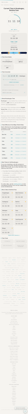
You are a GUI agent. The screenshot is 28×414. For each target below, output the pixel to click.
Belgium (23, 259)
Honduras (17, 273)
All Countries (14, 319)
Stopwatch (14, 333)
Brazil (14, 404)
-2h (11, 141)
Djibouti (21, 267)
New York (4, 134)
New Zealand (22, 285)
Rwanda (9, 291)
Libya (8, 279)
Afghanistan (4, 257)
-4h (11, 144)
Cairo (9, 263)
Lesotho (4, 279)
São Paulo (23, 291)
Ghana (24, 271)
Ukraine (22, 301)
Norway (13, 287)
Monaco (8, 283)
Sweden (19, 297)
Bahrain (9, 259)
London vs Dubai (14, 354)
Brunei (19, 261)
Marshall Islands (18, 281)
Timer (14, 335)
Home (2, 4)
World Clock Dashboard (14, 324)
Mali (13, 281)
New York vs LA (14, 352)
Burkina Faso (6, 4)
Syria (4, 299)
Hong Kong (22, 273)
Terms (19, 409)
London (3, 137)
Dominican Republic (7, 269)
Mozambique (23, 283)
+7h (11, 158)
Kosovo (11, 277)
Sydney (3, 154)
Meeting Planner (14, 338)
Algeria (9, 257)
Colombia (9, 265)
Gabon (16, 271)
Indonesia (8, 275)
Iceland (3, 275)
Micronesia (3, 283)
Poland (19, 289)
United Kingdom (6, 303)
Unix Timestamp (14, 342)
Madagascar (5, 281)
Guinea (9, 273)
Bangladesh (14, 398)
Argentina (19, 257)
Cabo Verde (4, 263)
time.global (4, 2)
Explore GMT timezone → (14, 235)
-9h (11, 151)
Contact (14, 329)
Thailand (12, 299)
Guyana (13, 273)
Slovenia (19, 295)
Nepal (12, 285)
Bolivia (10, 261)
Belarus (14, 399)
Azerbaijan (5, 259)
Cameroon (13, 263)
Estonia (4, 271)
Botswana (14, 261)
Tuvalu (18, 301)
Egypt (17, 269)
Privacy (21, 409)
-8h (11, 148)
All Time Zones (14, 321)
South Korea (5, 297)
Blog (14, 326)
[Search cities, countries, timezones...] (17, 2)
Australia (24, 257)
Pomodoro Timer (14, 337)
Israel (16, 275)
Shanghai (5, 295)
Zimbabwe (16, 305)
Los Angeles (4, 158)
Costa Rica (14, 265)
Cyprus (23, 265)
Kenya (7, 277)
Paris (3, 141)
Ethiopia (8, 271)
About (14, 327)
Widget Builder (14, 343)
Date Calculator (14, 340)
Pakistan (18, 287)
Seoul (18, 293)
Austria (14, 396)
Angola (14, 257)
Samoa (18, 291)
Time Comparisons (14, 322)
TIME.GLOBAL (14, 310)
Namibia (8, 285)
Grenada (5, 273)
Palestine (23, 287)
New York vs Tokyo (14, 349)
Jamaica (24, 275)
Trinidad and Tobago (8, 301)
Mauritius (23, 281)
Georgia (20, 271)
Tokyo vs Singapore (14, 359)
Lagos (20, 277)
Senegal (14, 293)
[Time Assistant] (25, 411)
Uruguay (13, 303)
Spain (11, 297)
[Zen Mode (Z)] (25, 2)
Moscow (17, 283)
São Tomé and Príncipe (7, 293)
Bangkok (14, 259)
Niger (4, 287)
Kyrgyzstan (16, 277)
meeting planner (18, 184)
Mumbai (4, 285)
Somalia (23, 295)
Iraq (12, 275)
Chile (5, 265)
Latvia (24, 277)
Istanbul (19, 275)
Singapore (4, 148)
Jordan (4, 277)
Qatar (23, 289)
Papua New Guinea (7, 289)
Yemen (11, 305)
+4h (11, 134)
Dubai (3, 144)
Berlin (7, 261)
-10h (11, 154)
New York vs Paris (14, 356)
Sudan (14, 297)
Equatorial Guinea (22, 269)
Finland (12, 271)
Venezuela (22, 303)
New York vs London (14, 348)
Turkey (14, 301)
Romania (5, 291)
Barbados (18, 259)
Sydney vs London (14, 357)
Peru (16, 289)
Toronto (23, 299)
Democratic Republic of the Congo (12, 267)
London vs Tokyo (14, 351)
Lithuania (12, 279)
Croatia (19, 265)
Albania (14, 388)
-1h (11, 138)
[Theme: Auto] (20, 2)
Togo (16, 299)
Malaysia (10, 281)
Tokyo (3, 151)
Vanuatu (17, 303)
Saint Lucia (14, 291)
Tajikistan (7, 299)
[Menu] (23, 2)
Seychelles (22, 293)
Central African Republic (21, 263)
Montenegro (13, 283)
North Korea (9, 287)
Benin (3, 261)
